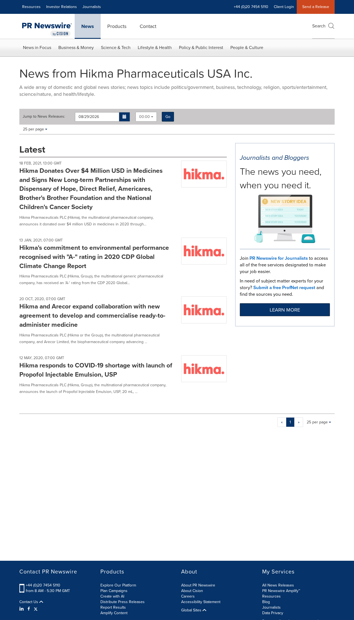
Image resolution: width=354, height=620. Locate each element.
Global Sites (191, 610)
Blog (266, 602)
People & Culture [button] (246, 47)
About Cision (192, 591)
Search (319, 26)
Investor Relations (61, 7)
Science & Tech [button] (116, 47)
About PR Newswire (198, 585)
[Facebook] (28, 609)
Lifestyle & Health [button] (155, 47)
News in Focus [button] (37, 47)
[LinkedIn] (22, 609)
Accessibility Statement (200, 602)
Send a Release (315, 7)
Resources (31, 7)
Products (116, 26)
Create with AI (112, 596)
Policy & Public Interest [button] (201, 47)
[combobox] (146, 117)
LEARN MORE (285, 309)
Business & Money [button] (76, 47)
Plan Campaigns (113, 591)
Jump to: (44, 116)
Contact (148, 26)
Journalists (91, 7)
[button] (124, 117)
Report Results (113, 607)
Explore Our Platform (118, 585)
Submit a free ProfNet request (284, 287)
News (87, 26)
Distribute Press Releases (122, 602)
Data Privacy (272, 613)
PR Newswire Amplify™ (281, 591)
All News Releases (278, 585)
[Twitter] (35, 609)
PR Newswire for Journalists (278, 258)
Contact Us (29, 602)
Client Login (284, 7)
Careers (188, 596)
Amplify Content (113, 613)
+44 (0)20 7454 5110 (43, 585)
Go (167, 117)
